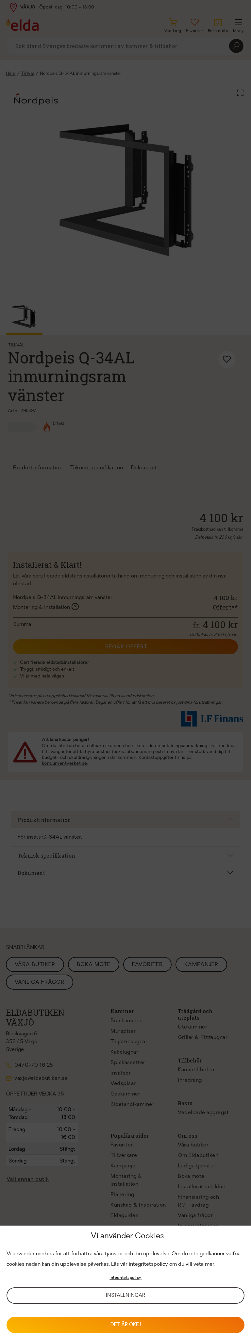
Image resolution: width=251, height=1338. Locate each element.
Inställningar (125, 1295)
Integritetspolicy (125, 1278)
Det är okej (125, 1325)
